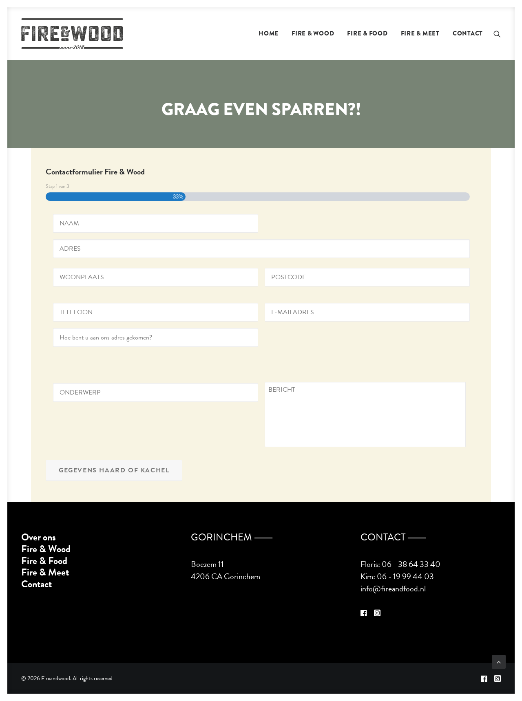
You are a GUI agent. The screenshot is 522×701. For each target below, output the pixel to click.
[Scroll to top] (499, 661)
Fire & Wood (313, 33)
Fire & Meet (420, 33)
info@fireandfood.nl (393, 588)
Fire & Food (367, 33)
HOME (269, 33)
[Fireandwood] (72, 33)
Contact (468, 33)
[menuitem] (268, 33)
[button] (497, 33)
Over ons (38, 537)
